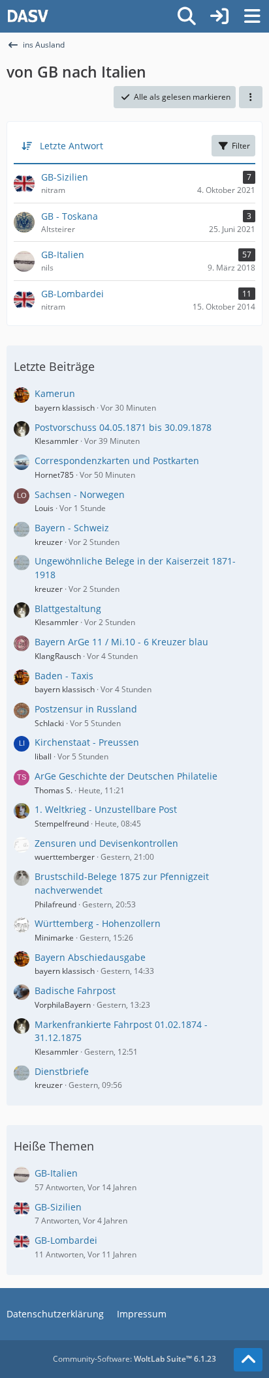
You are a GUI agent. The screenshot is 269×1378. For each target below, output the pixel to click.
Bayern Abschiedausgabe (90, 957)
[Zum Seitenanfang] (248, 1359)
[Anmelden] (219, 16)
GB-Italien (56, 1173)
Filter (241, 145)
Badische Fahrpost (75, 990)
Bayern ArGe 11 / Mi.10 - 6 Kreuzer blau (121, 642)
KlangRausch (58, 656)
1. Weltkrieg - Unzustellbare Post (106, 809)
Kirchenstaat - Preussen (87, 742)
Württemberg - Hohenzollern (98, 923)
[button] (250, 97)
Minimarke (54, 937)
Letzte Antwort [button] (71, 145)
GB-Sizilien (58, 1207)
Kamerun (55, 393)
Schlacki (49, 723)
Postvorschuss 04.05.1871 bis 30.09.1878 (123, 427)
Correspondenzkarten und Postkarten (117, 460)
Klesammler (56, 441)
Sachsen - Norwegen (80, 494)
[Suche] (187, 16)
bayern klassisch (65, 407)
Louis (44, 508)
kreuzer (49, 542)
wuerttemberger (65, 856)
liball (43, 756)
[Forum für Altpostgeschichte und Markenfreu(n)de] (28, 16)
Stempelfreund (62, 823)
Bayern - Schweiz (72, 527)
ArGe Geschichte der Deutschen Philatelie (126, 776)
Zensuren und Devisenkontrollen (106, 843)
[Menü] (252, 16)
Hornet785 (54, 474)
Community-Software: (134, 1358)
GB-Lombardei (66, 1240)
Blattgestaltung (68, 608)
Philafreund (55, 904)
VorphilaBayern (63, 1004)
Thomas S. (53, 790)
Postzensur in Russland (86, 709)
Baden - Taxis (64, 675)
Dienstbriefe (62, 1071)
